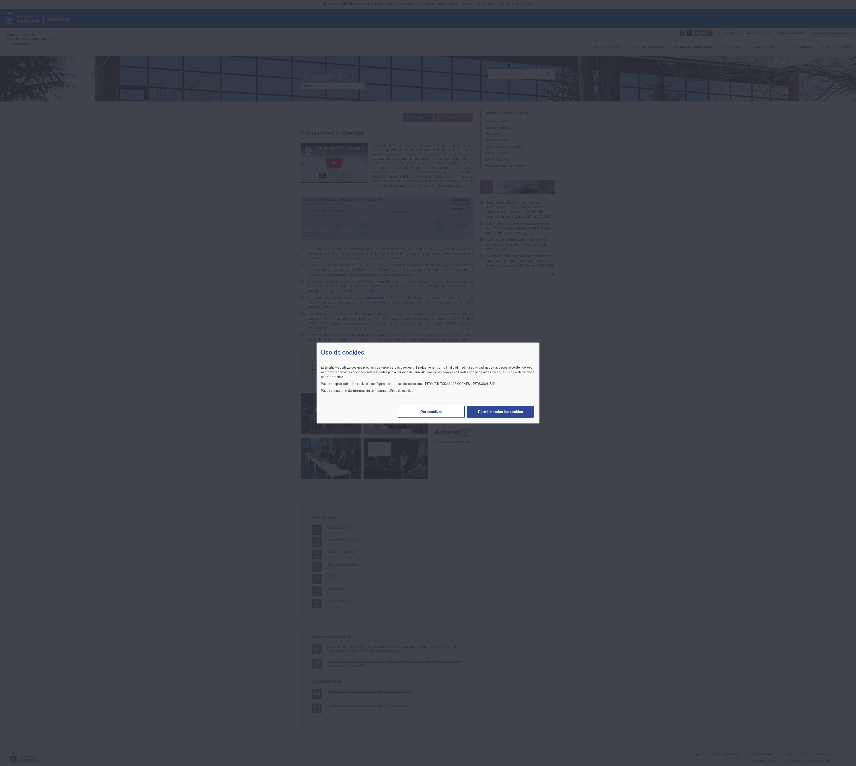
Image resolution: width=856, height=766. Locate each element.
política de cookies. (400, 390)
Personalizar (431, 412)
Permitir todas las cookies (500, 412)
